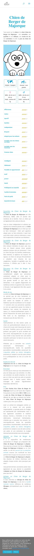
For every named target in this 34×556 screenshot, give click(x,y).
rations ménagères (25, 352)
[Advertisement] (17, 518)
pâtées (13, 352)
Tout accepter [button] (7, 552)
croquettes (6, 352)
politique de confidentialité (20, 548)
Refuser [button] (16, 552)
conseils (28, 343)
